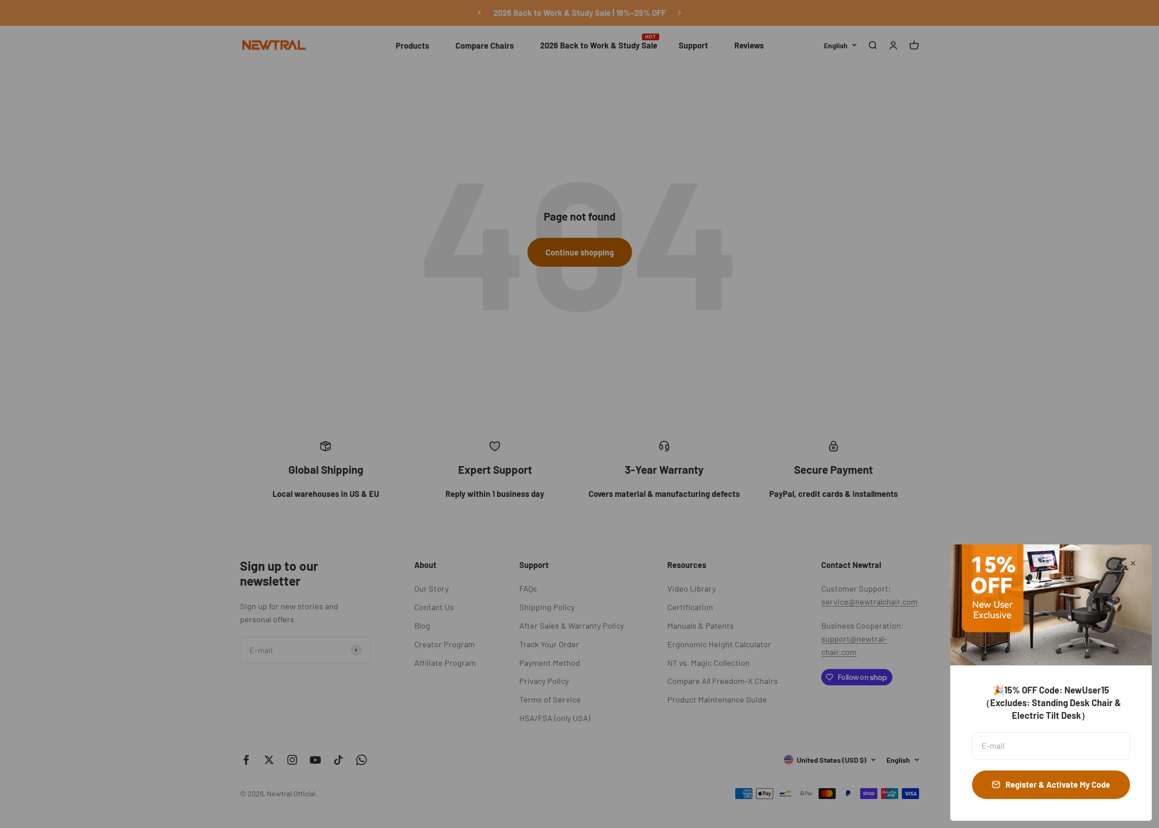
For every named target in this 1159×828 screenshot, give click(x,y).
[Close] (1133, 563)
